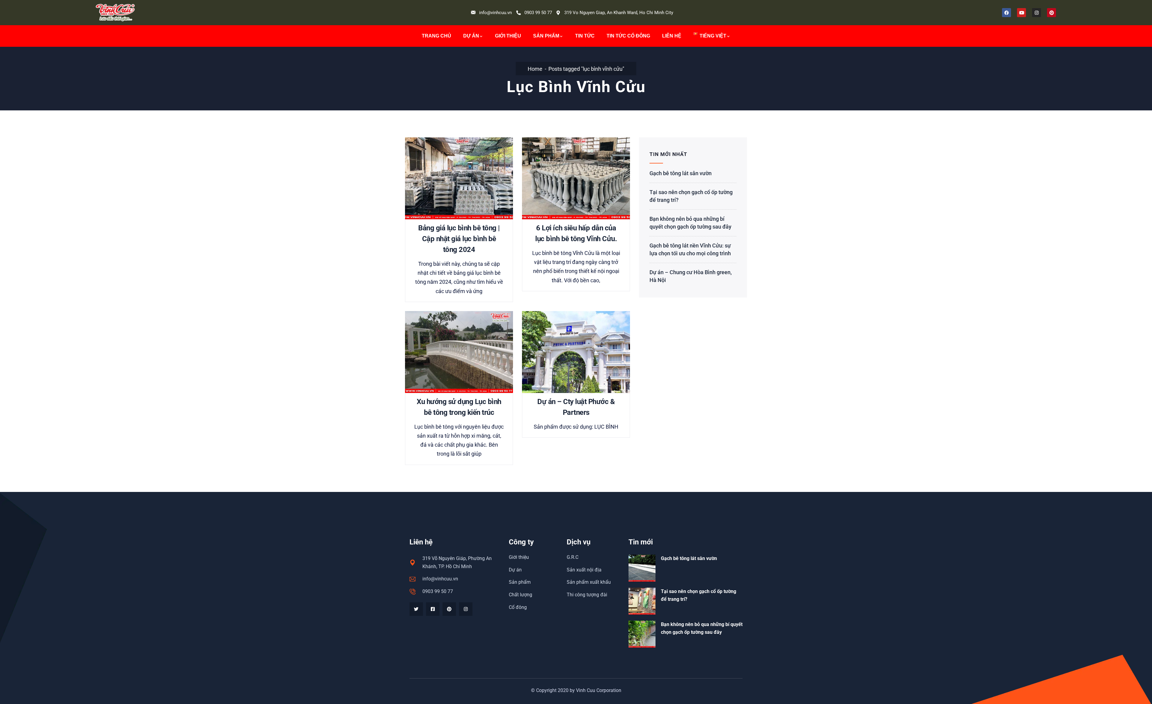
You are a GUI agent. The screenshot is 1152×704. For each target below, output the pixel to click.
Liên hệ (671, 35)
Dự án (471, 35)
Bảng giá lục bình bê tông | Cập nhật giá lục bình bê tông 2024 (459, 239)
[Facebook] (1006, 12)
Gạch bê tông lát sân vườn (681, 173)
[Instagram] (1036, 12)
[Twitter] (416, 609)
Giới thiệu (508, 35)
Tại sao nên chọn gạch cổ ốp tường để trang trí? (691, 196)
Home (535, 69)
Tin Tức (585, 35)
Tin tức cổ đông (628, 35)
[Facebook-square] (433, 609)
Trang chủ (436, 35)
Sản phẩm (546, 35)
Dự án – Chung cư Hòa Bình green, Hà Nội (691, 276)
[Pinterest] (1051, 12)
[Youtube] (1021, 12)
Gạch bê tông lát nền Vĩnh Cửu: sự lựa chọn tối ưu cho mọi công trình (690, 249)
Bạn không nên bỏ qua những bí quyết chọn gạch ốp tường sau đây (690, 223)
